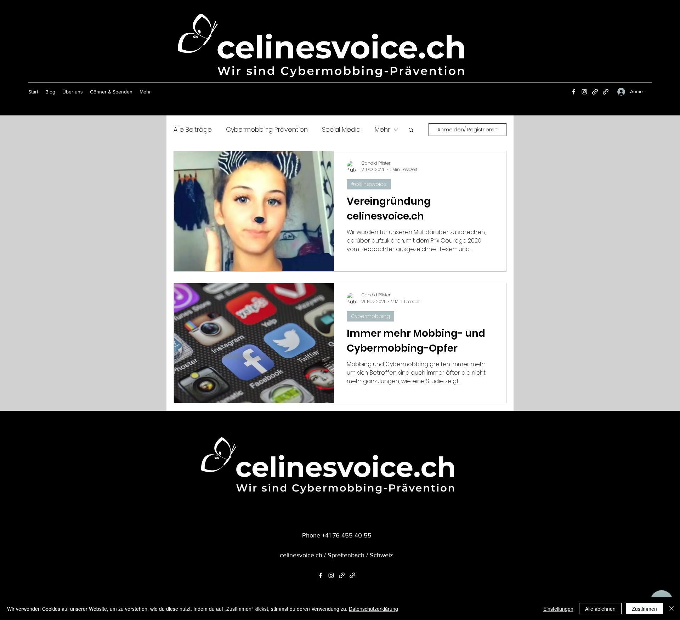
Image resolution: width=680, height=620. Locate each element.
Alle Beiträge (193, 129)
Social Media (341, 129)
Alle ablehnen (600, 608)
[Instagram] (584, 91)
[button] (411, 130)
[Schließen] (671, 608)
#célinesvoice (369, 184)
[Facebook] (573, 91)
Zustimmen (644, 608)
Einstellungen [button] (558, 608)
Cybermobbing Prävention (267, 129)
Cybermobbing (370, 316)
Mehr (382, 129)
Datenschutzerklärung (373, 608)
